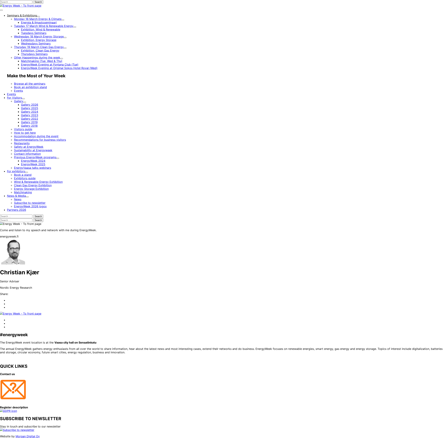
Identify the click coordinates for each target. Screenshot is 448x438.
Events (18, 90)
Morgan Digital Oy (28, 436)
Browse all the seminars (29, 83)
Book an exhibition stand (30, 87)
